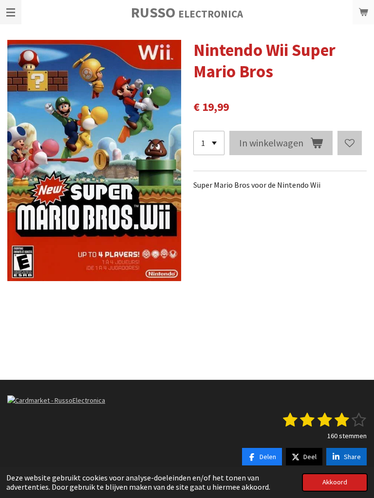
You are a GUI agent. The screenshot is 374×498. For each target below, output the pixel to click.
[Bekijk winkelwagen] (363, 12)
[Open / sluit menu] (10, 12)
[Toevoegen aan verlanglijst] (349, 143)
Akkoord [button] (334, 482)
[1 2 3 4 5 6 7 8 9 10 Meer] (208, 143)
